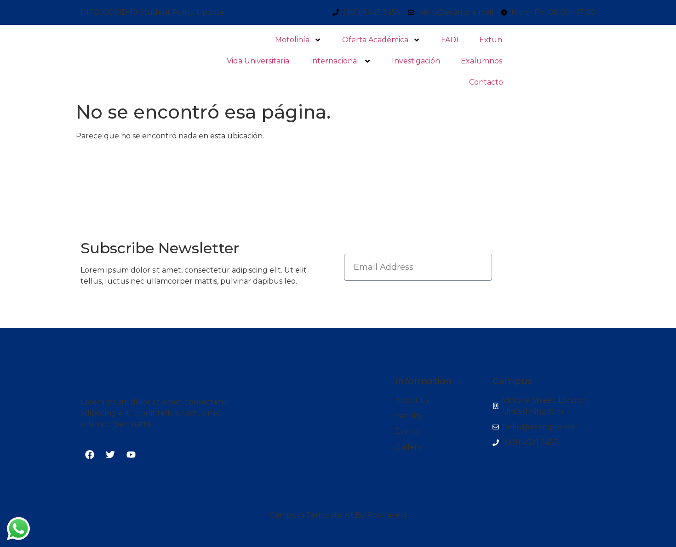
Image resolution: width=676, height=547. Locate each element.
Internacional (334, 61)
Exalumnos (481, 61)
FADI (449, 39)
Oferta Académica (375, 39)
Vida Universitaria (258, 61)
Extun (490, 39)
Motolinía (292, 39)
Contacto (486, 82)
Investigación (416, 61)
